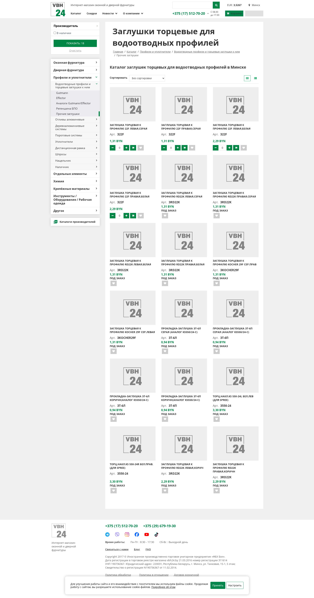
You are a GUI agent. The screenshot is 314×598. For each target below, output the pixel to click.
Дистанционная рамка (70, 148)
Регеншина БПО (67, 108)
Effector (61, 98)
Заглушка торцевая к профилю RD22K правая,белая (182, 262)
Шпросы (60, 154)
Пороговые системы (68, 135)
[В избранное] (141, 148)
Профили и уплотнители (72, 77)
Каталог (76, 13)
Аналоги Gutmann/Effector (73, 103)
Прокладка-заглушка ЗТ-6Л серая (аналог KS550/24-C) (181, 330)
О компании (131, 13)
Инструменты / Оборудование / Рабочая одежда (72, 199)
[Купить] (133, 148)
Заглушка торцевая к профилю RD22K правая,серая (234, 194)
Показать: (75, 43)
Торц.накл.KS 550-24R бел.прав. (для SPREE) (131, 466)
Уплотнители (64, 141)
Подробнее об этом (163, 587)
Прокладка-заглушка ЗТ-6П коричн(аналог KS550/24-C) (181, 398)
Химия (58, 181)
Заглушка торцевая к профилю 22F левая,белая (231, 126)
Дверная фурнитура (68, 70)
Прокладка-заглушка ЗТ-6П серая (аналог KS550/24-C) (232, 330)
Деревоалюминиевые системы (69, 127)
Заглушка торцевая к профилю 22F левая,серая (128, 126)
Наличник (62, 167)
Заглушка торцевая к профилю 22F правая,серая (181, 126)
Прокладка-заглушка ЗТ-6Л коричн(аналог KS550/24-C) (129, 398)
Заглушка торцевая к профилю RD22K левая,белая (130, 262)
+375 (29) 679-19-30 (159, 525)
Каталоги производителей (77, 221)
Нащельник (63, 160)
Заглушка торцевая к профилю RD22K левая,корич (182, 466)
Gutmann (62, 93)
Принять (217, 585)
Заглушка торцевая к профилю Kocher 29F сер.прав (234, 262)
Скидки (92, 13)
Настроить (234, 585)
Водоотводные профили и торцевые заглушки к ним (73, 85)
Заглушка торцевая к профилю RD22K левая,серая (181, 194)
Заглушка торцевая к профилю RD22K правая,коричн (228, 467)
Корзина (236, 13)
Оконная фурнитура (68, 62)
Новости (108, 13)
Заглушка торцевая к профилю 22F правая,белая (129, 194)
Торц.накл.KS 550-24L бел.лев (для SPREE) (233, 398)
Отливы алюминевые (69, 119)
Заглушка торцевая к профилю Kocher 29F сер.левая (132, 330)
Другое (58, 211)
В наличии (64, 33)
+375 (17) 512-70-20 (188, 13)
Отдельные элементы (70, 174)
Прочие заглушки (68, 114)
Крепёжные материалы (71, 189)
